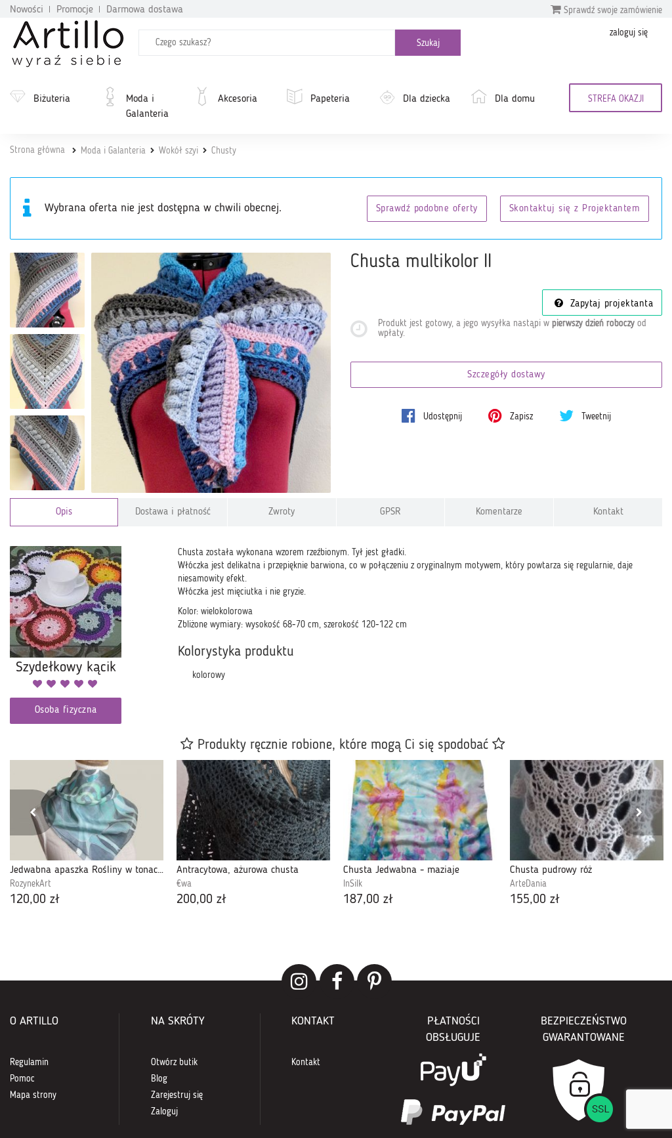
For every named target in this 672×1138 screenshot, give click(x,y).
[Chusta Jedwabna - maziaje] (420, 810)
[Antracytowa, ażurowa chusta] (253, 810)
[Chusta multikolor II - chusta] (47, 290)
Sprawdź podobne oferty (427, 209)
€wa (184, 884)
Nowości (26, 10)
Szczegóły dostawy (506, 375)
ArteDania (528, 884)
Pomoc (22, 1079)
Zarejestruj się (177, 1095)
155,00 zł (535, 899)
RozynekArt (30, 884)
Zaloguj (164, 1111)
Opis (64, 512)
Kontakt (608, 512)
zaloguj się (629, 32)
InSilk (352, 884)
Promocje (74, 10)
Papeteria (330, 99)
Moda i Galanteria (147, 106)
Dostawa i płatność (173, 512)
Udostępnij (441, 416)
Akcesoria (237, 99)
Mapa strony (33, 1095)
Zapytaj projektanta (609, 304)
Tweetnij (595, 416)
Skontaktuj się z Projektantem (574, 209)
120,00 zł (35, 899)
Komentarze (499, 512)
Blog (159, 1079)
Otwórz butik (174, 1062)
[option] (86, 835)
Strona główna (37, 150)
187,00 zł (368, 899)
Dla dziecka (426, 99)
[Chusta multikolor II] (211, 373)
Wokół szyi (178, 151)
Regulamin (29, 1062)
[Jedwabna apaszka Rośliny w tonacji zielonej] (86, 810)
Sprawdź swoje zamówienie (611, 10)
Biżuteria (51, 99)
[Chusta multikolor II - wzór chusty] (47, 452)
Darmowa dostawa (144, 10)
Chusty (223, 151)
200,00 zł (201, 899)
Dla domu (515, 99)
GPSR (390, 512)
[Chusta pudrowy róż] (586, 810)
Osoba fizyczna (66, 710)
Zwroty (281, 512)
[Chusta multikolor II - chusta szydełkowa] (47, 371)
